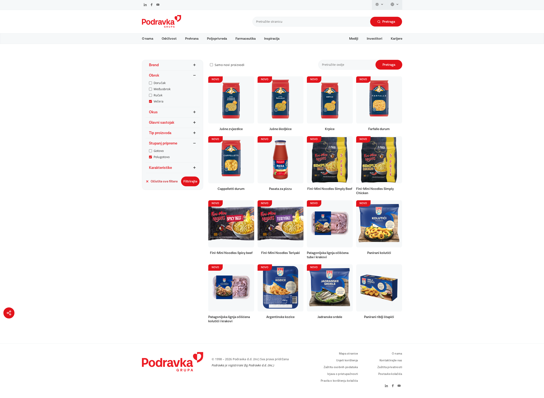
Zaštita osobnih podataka (341, 367)
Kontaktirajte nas (391, 360)
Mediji (353, 38)
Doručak (160, 83)
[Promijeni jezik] (394, 5)
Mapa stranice (348, 353)
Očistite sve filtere (164, 181)
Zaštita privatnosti (389, 367)
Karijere (396, 38)
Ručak (158, 95)
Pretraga (388, 21)
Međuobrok (162, 89)
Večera (159, 101)
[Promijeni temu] (379, 5)
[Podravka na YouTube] (157, 5)
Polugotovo (162, 157)
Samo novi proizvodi (229, 65)
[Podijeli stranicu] (8, 312)
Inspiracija (271, 38)
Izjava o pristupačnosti (342, 374)
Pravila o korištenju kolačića (339, 380)
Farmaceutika (245, 38)
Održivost (169, 38)
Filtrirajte (190, 181)
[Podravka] (161, 26)
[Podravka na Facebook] (152, 5)
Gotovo (159, 151)
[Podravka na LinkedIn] (145, 5)
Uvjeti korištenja (347, 360)
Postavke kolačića (390, 374)
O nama (147, 38)
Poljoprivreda (217, 38)
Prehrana (191, 38)
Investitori (374, 38)
